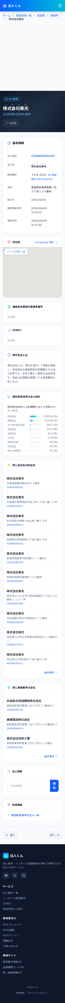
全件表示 (49, 672)
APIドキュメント (12, 924)
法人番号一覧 (10, 892)
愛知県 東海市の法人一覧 (25, 815)
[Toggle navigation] (60, 6)
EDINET (7, 903)
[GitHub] (23, 875)
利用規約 (20, 993)
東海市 (54, 15)
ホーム (6, 15)
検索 (54, 786)
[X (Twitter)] (15, 875)
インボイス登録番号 (14, 898)
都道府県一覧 (23, 15)
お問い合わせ (10, 946)
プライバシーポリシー (38, 993)
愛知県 (41, 15)
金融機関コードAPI (13, 967)
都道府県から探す (13, 908)
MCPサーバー (11, 935)
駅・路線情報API (12, 972)
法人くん (14, 6)
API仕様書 (8, 929)
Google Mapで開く (45, 242)
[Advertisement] (32, 57)
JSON (13, 123)
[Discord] (6, 875)
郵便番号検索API (12, 961)
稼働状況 (8, 940)
